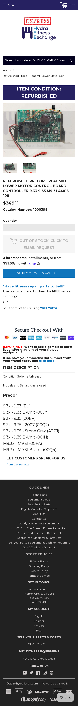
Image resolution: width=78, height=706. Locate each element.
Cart (72, 5)
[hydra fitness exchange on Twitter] (31, 673)
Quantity (10, 220)
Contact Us (39, 518)
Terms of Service (39, 575)
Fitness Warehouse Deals (39, 658)
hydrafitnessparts (27, 683)
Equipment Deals (39, 499)
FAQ (39, 630)
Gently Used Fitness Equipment (39, 523)
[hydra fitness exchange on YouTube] (25, 673)
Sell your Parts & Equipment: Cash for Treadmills (39, 542)
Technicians (39, 494)
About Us (39, 513)
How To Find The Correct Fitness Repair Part (39, 528)
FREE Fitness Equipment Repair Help (39, 533)
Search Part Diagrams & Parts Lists (39, 537)
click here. (47, 361)
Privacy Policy (39, 561)
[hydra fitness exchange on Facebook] (38, 673)
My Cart (39, 625)
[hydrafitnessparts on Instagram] (45, 673)
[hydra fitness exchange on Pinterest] (51, 673)
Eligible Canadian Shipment (39, 509)
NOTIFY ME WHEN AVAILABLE (39, 273)
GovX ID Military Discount (39, 547)
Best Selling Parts (39, 504)
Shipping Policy (39, 566)
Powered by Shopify (55, 683)
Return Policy (39, 570)
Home (7, 70)
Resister (39, 620)
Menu (11, 5)
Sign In (39, 616)
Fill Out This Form (39, 644)
